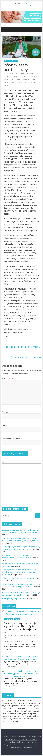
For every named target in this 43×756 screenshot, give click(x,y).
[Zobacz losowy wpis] (38, 29)
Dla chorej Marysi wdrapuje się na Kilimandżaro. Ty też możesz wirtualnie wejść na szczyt (20, 627)
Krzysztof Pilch (26, 79)
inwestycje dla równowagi (12, 79)
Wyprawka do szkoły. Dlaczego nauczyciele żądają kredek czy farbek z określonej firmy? (20, 663)
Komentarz (7, 378)
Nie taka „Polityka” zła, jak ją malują (21, 346)
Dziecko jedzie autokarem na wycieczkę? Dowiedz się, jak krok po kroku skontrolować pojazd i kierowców (20, 572)
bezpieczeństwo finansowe (28, 76)
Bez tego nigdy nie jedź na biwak (14, 598)
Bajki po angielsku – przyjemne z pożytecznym (19, 578)
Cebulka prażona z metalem (26, 357)
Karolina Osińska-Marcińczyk (29, 73)
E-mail (5, 425)
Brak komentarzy (11, 76)
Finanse (7, 61)
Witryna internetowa (11, 438)
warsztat (27, 82)
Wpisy (14, 61)
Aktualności (8, 619)
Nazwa (5, 412)
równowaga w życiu (17, 82)
